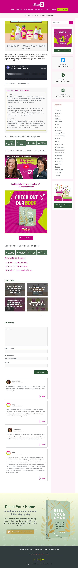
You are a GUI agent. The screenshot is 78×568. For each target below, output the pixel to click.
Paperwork (58, 155)
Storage (57, 175)
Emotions (58, 130)
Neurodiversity (59, 150)
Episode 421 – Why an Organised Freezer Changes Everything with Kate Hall (15, 289)
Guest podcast (59, 133)
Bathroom (58, 113)
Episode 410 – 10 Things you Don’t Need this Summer (37, 304)
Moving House (59, 147)
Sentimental (59, 170)
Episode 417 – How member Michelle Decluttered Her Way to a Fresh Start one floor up (15, 304)
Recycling (58, 164)
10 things (58, 110)
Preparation (58, 158)
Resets (57, 167)
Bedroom (58, 116)
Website (7, 363)
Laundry (57, 141)
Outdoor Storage (60, 153)
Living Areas (59, 144)
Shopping (58, 172)
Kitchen (57, 138)
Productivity (59, 161)
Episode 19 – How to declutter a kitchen (20, 270)
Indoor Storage (59, 136)
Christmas (58, 121)
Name (9, 348)
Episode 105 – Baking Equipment (17, 266)
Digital (57, 124)
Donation (58, 127)
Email (9, 356)
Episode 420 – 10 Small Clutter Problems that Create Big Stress (37, 289)
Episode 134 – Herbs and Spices (17, 262)
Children (57, 119)
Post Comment (41, 372)
